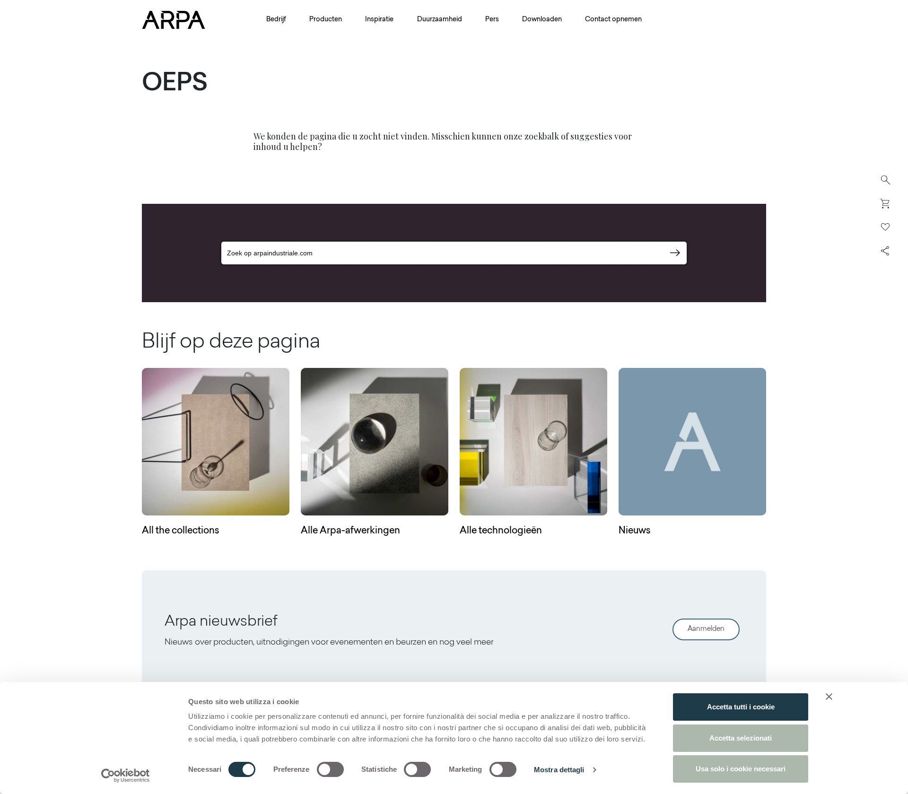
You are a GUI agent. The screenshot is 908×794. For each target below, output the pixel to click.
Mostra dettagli (559, 770)
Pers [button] (492, 20)
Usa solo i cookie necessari (741, 769)
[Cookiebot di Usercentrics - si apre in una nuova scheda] (125, 775)
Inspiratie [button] (379, 20)
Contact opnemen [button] (613, 20)
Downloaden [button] (542, 20)
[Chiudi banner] (829, 696)
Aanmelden (706, 629)
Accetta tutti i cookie (741, 707)
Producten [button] (325, 20)
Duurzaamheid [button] (439, 20)
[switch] (330, 769)
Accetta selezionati (740, 738)
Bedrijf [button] (276, 20)
